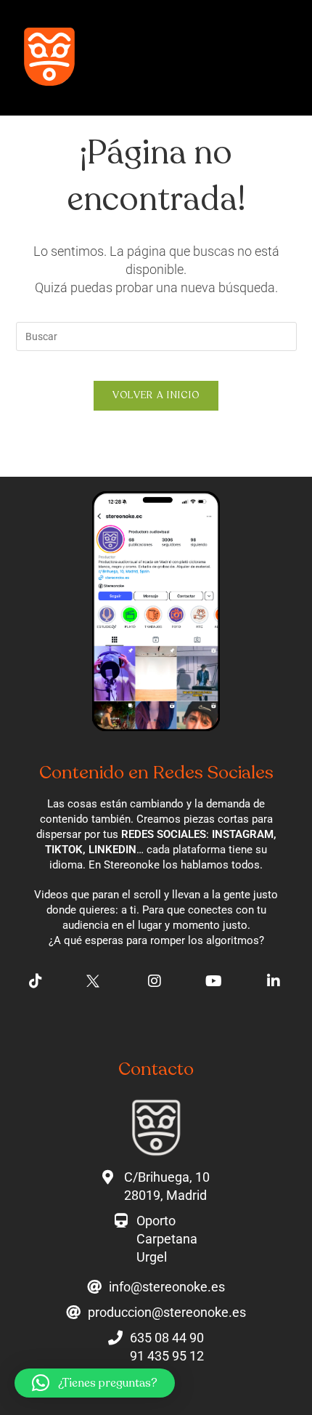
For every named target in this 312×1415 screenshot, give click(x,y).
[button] (49, 61)
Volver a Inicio (156, 395)
